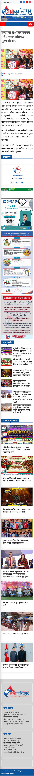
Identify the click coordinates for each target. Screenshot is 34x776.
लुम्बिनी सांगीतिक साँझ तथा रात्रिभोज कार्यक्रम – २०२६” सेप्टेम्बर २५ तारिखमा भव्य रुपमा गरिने (22, 352)
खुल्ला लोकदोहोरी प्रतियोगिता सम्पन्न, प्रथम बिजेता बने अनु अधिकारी (21, 384)
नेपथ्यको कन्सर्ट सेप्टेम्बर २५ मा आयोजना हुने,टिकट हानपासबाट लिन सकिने (22, 373)
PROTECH (12, 773)
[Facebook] (21, 2)
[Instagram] (30, 2)
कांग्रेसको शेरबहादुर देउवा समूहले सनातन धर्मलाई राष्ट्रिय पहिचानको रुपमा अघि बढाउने (22, 409)
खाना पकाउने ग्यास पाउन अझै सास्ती (15, 633)
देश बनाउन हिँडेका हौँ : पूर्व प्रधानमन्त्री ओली (15, 604)
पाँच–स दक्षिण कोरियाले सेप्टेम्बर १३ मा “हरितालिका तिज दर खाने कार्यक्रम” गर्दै (22, 362)
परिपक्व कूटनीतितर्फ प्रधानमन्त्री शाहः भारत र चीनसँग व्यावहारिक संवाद (16, 666)
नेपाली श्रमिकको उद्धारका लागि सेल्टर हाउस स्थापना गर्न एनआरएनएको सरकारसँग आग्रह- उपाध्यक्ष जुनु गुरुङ (22, 396)
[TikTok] (17, 182)
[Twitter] (24, 2)
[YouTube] (27, 2)
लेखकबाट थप (21, 178)
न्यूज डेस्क (10, 74)
